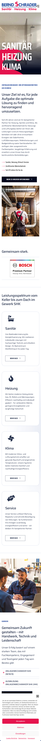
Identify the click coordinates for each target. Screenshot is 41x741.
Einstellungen (21, 734)
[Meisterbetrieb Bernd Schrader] (19, 6)
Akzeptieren (20, 721)
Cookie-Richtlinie (11, 738)
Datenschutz (22, 738)
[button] (37, 696)
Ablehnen (20, 727)
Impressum (31, 738)
